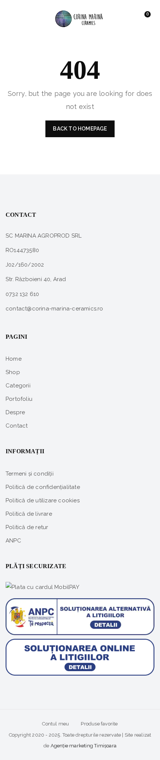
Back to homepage (80, 129)
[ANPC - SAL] (80, 614)
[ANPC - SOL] (80, 657)
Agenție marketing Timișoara (83, 745)
